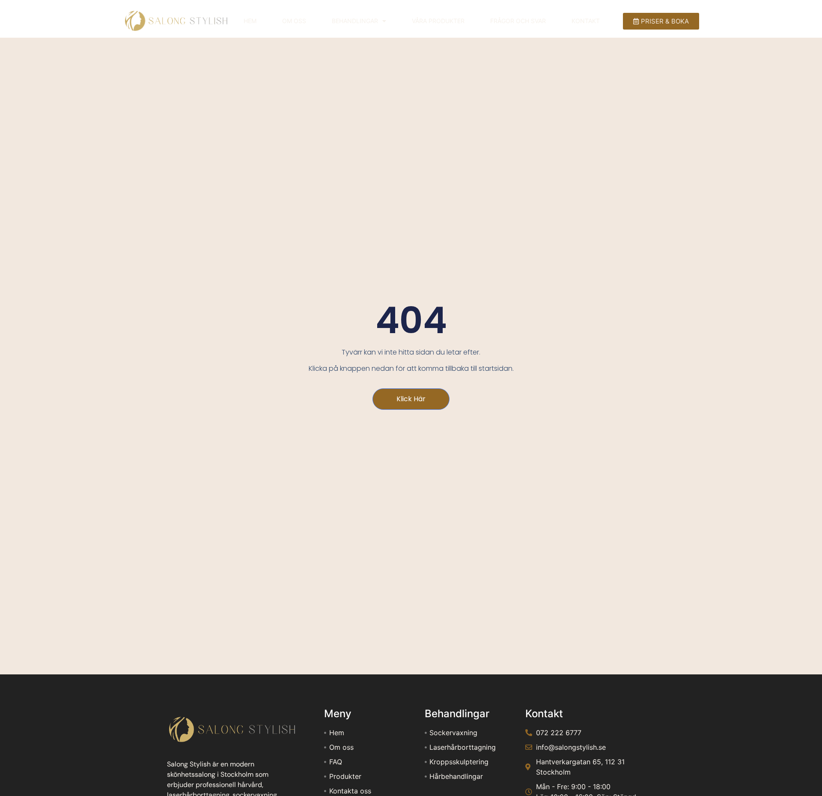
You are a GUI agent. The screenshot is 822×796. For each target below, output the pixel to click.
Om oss (294, 20)
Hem (250, 20)
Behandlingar (355, 20)
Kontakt (586, 20)
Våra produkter (438, 20)
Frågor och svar (518, 20)
